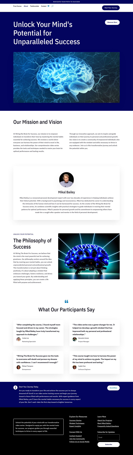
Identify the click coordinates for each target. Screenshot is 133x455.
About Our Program (104, 420)
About (26, 6)
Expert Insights (75, 426)
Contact (43, 6)
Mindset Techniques (76, 423)
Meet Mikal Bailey (104, 423)
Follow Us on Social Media (79, 442)
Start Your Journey (111, 8)
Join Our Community (77, 439)
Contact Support (75, 436)
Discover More (112, 22)
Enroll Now (113, 388)
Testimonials (34, 6)
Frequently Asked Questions (108, 426)
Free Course (17, 6)
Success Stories (75, 420)
